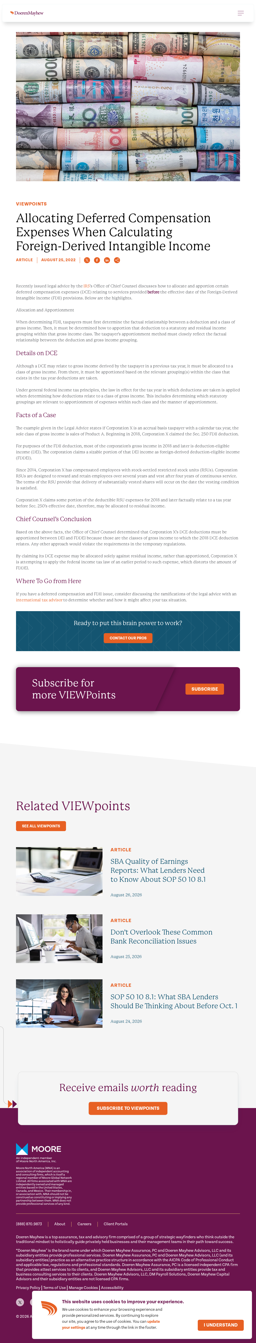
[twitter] (87, 260)
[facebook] (97, 260)
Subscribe (205, 689)
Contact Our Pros (128, 638)
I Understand (221, 1325)
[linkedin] (107, 260)
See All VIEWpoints (41, 826)
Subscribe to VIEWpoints (128, 1109)
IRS (87, 286)
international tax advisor (39, 600)
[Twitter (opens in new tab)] (20, 1302)
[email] (117, 260)
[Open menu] (241, 13)
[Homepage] (27, 12)
